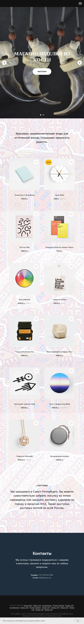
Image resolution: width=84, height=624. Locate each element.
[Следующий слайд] (79, 319)
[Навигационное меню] (80, 3)
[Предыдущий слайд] (4, 319)
